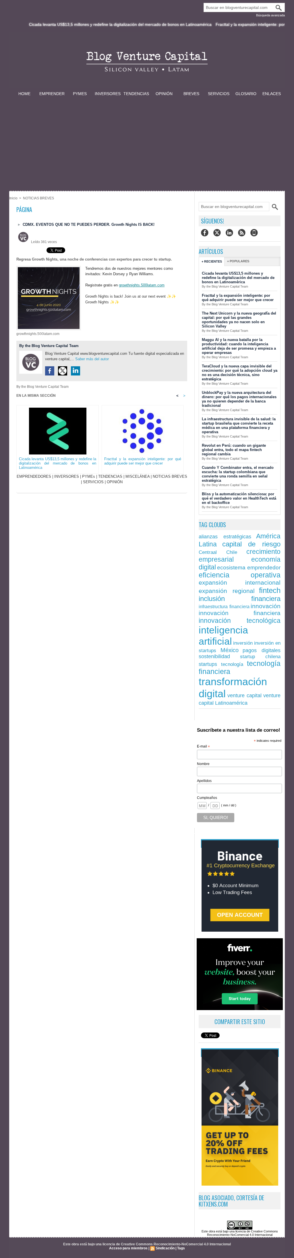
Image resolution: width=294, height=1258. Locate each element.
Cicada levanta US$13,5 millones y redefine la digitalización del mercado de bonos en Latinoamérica (98, 24)
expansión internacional (240, 582)
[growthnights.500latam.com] (48, 267)
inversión (243, 643)
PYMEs (80, 93)
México (229, 650)
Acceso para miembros (128, 1248)
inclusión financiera (240, 598)
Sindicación (165, 1248)
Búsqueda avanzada (270, 15)
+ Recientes (212, 261)
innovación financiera (240, 613)
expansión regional (227, 590)
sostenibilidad (214, 656)
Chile (231, 552)
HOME (24, 93)
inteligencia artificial (223, 636)
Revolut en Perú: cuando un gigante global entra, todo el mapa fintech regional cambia (234, 449)
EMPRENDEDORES (34, 476)
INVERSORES (108, 93)
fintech (270, 590)
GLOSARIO (245, 93)
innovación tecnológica (240, 620)
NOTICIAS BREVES (38, 198)
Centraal (208, 552)
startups (208, 664)
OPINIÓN (164, 93)
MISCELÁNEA (137, 476)
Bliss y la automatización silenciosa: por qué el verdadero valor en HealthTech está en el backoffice (239, 498)
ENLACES (271, 93)
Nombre (203, 764)
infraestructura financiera (224, 606)
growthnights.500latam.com (142, 285)
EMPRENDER (52, 93)
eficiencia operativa (240, 575)
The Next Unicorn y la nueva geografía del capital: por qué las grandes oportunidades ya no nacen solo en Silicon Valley (239, 319)
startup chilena (260, 656)
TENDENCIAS (136, 93)
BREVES (191, 93)
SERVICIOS (218, 93)
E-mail (203, 746)
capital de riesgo (251, 544)
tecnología (232, 664)
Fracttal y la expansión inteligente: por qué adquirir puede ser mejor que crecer (142, 461)
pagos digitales (262, 650)
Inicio (13, 198)
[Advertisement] (147, 140)
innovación (266, 606)
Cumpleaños (207, 798)
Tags (181, 1248)
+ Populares (238, 261)
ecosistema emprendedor (249, 568)
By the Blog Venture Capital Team (49, 346)
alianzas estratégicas (225, 537)
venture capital (244, 695)
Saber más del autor (92, 359)
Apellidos (204, 781)
